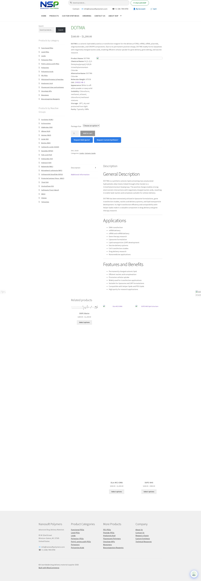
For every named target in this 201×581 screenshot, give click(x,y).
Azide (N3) (45, 139)
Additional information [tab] (80, 174)
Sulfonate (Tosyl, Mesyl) (50, 190)
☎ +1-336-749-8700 (120, 9)
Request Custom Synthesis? (107, 140)
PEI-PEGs (44, 75)
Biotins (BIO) (46, 143)
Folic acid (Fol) (46, 155)
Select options (84, 322)
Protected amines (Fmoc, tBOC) (52, 178)
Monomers (45, 95)
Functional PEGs (47, 48)
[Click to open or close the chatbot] (194, 574)
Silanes (44, 198)
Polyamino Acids (47, 71)
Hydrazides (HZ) (47, 159)
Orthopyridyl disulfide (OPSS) (52, 174)
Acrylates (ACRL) (47, 119)
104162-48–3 (80, 82)
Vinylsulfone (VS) (47, 186)
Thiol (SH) (45, 182)
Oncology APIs (46, 91)
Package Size (76, 126)
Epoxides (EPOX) (47, 151)
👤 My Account (139, 9)
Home (43, 16)
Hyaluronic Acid (47, 83)
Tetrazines (45, 202)
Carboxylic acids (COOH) (50, 147)
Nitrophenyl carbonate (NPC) (51, 170)
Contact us (99, 16)
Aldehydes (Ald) (47, 127)
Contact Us (140, 532)
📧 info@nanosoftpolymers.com (94, 9)
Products (54, 16)
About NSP (113, 16)
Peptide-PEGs (108, 532)
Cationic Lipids (90, 153)
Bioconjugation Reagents (50, 99)
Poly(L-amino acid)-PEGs (50, 64)
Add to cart (87, 133)
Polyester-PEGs (46, 60)
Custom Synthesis (70, 16)
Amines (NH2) (46, 135)
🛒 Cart (153, 9)
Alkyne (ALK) (45, 131)
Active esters (46, 123)
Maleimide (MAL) (47, 166)
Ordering (86, 16)
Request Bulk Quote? (82, 140)
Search (41, 26)
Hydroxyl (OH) (46, 163)
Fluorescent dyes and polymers (52, 87)
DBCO (43, 194)
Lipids (81, 153)
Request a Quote (142, 535)
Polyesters (45, 68)
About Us (139, 529)
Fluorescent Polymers (112, 538)
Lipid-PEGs (45, 52)
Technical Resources (144, 541)
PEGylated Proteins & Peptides (52, 79)
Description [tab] (75, 167)
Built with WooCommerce (49, 568)
